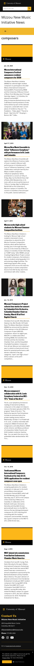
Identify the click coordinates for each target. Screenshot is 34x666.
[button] (18, 661)
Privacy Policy (6, 658)
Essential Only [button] (7, 662)
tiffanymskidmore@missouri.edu (12, 630)
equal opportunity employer (13, 646)
